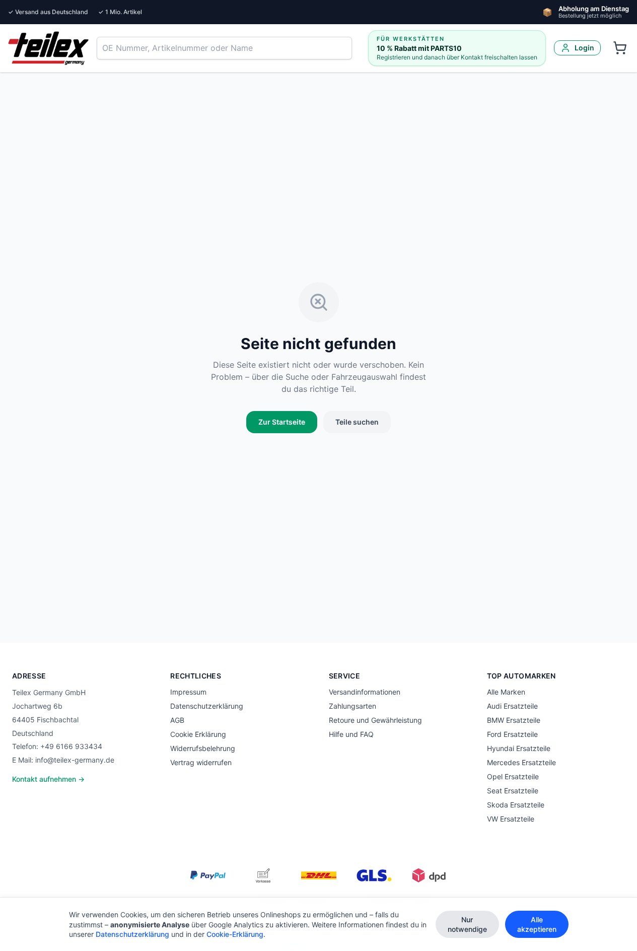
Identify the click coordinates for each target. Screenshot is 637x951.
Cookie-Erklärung (234, 934)
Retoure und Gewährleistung (375, 720)
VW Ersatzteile (510, 818)
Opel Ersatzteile (513, 776)
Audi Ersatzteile (512, 706)
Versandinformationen (364, 692)
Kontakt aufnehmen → (48, 779)
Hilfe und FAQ (351, 734)
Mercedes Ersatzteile (521, 762)
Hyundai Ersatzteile (518, 748)
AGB (177, 720)
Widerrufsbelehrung (202, 748)
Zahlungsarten (352, 706)
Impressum (188, 692)
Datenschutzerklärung (206, 706)
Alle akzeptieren (536, 924)
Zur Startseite (281, 422)
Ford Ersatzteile (512, 734)
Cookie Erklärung (198, 734)
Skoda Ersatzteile (515, 804)
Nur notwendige (467, 924)
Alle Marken (506, 692)
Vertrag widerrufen (201, 762)
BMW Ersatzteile (513, 720)
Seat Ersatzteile (512, 790)
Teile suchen (357, 422)
